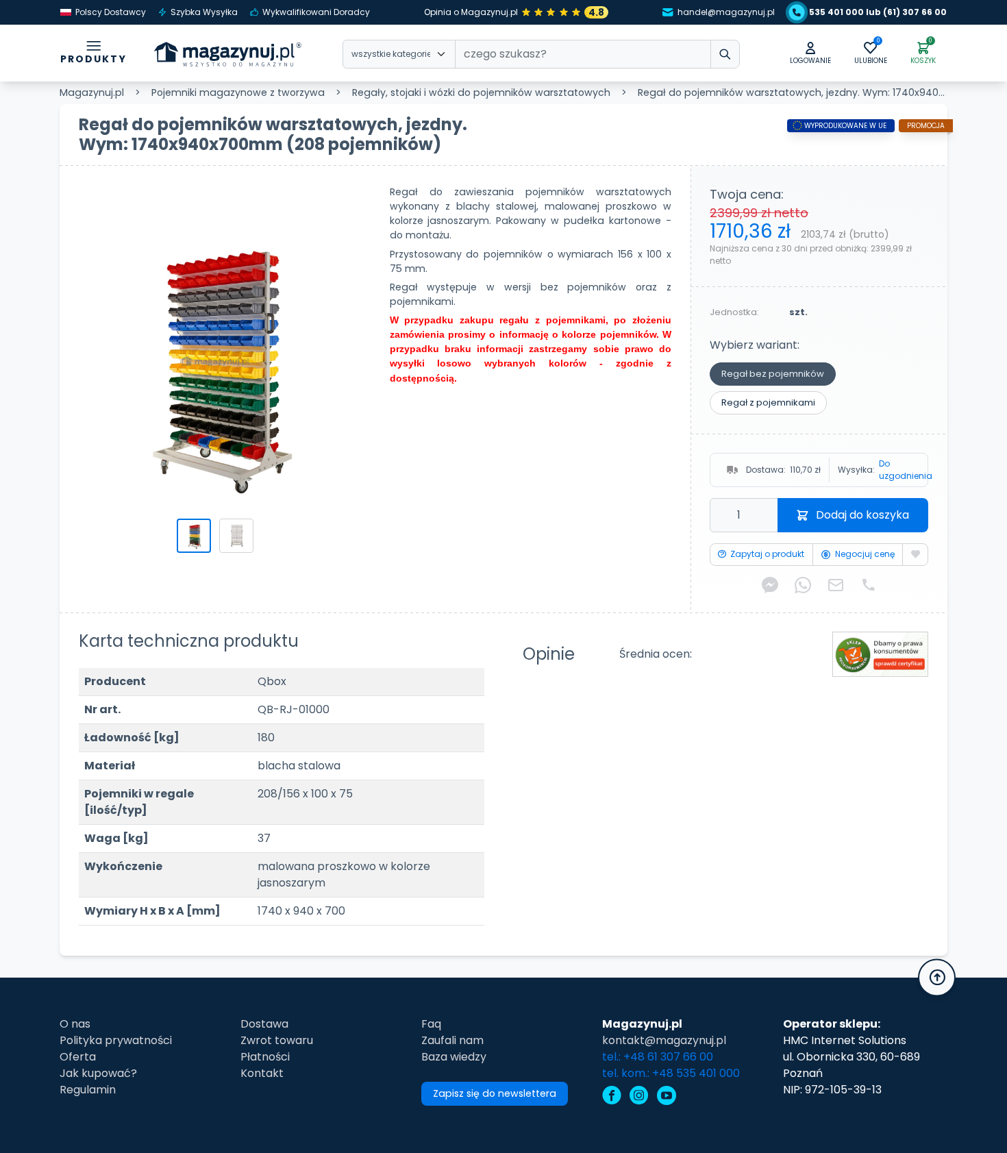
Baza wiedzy (453, 1057)
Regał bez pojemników (772, 373)
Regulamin (88, 1090)
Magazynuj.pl (92, 92)
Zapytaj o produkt (767, 554)
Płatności (265, 1057)
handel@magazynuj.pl (726, 12)
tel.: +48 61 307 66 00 (657, 1057)
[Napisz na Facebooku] (770, 585)
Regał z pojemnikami (768, 402)
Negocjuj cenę (865, 554)
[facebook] (611, 1097)
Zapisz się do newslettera (494, 1093)
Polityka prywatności (116, 1040)
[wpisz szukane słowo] (725, 54)
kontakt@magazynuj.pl (664, 1040)
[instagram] (639, 1097)
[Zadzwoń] (868, 585)
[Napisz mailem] (836, 585)
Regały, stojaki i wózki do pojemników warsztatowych (481, 92)
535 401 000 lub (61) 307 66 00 (878, 12)
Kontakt (262, 1073)
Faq (431, 1024)
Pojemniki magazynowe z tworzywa (238, 92)
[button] (810, 54)
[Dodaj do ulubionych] (915, 554)
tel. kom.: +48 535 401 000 (671, 1073)
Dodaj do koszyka (862, 515)
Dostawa (264, 1024)
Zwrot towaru (276, 1040)
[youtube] (666, 1097)
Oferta (78, 1057)
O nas (75, 1024)
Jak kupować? (98, 1073)
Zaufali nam (452, 1040)
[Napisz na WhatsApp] (803, 585)
